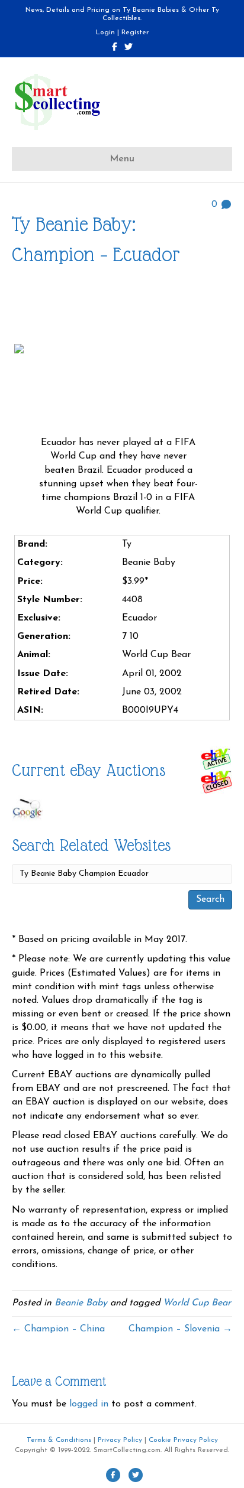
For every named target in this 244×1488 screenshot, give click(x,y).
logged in (88, 1404)
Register (135, 32)
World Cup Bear (197, 1303)
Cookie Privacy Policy (183, 1440)
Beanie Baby (80, 1303)
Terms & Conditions (59, 1440)
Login (105, 32)
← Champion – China (58, 1329)
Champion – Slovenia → (180, 1329)
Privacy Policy (120, 1440)
